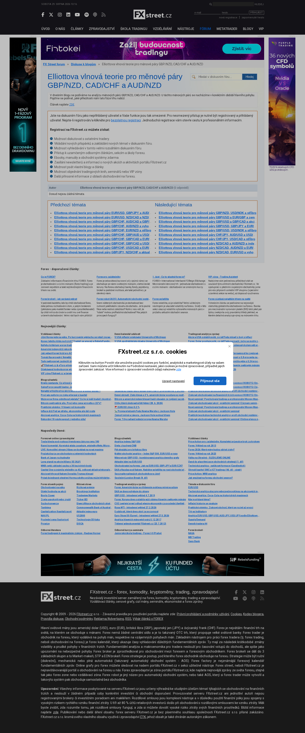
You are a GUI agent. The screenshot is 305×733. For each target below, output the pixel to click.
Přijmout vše (210, 381)
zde (178, 369)
